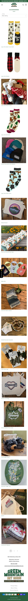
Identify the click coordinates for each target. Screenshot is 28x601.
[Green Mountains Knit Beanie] (14, 150)
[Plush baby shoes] (14, 443)
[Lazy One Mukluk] (14, 62)
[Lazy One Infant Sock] (14, 179)
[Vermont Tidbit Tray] (14, 472)
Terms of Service (14, 590)
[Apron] (14, 502)
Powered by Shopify (14, 597)
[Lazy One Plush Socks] (14, 91)
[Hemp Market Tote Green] (14, 414)
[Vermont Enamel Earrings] (14, 238)
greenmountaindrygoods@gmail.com (14, 566)
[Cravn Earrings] (14, 355)
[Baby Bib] (14, 267)
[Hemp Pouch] (14, 209)
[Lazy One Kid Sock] (14, 121)
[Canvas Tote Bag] (14, 385)
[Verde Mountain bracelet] (14, 326)
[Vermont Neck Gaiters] (14, 297)
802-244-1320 (14, 563)
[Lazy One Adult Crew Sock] (14, 33)
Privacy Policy (14, 585)
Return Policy (14, 588)
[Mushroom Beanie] (14, 531)
